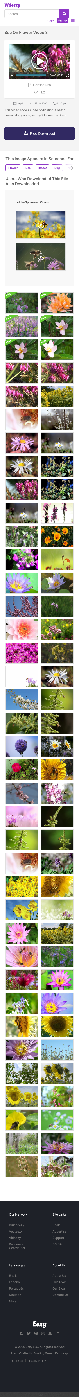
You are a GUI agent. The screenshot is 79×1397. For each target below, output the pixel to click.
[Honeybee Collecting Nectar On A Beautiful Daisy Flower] (21, 443)
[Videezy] (12, 5)
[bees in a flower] (57, 583)
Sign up (62, 20)
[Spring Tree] (21, 1073)
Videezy (15, 1238)
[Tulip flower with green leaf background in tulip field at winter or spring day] (57, 303)
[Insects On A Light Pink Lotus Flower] (57, 979)
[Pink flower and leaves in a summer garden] (57, 326)
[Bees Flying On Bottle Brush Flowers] (21, 979)
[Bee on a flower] (21, 793)
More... (14, 1301)
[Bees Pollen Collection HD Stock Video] (57, 466)
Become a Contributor (17, 1246)
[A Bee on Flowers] (57, 629)
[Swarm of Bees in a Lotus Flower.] (21, 1050)
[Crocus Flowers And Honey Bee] (21, 816)
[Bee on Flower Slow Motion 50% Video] (21, 373)
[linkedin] (57, 1333)
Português (16, 1288)
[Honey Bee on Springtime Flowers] (57, 909)
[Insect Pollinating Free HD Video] (21, 863)
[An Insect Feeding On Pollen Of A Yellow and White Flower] (57, 746)
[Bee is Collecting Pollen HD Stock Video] (21, 466)
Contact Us (60, 1295)
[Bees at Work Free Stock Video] (57, 489)
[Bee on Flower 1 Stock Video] (21, 396)
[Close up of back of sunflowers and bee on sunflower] (57, 396)
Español (14, 1282)
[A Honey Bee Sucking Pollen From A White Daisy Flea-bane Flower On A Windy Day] (57, 1120)
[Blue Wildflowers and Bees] (57, 956)
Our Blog (58, 1288)
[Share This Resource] (43, 92)
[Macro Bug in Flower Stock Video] (21, 419)
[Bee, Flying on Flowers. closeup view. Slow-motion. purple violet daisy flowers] (40, 258)
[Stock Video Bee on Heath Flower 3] (21, 489)
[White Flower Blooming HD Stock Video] (57, 419)
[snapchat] (50, 1333)
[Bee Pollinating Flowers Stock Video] (21, 536)
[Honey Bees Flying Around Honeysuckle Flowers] (57, 536)
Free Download (42, 133)
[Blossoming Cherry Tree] (21, 606)
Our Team (59, 1282)
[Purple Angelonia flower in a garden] (21, 326)
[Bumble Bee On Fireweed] (57, 793)
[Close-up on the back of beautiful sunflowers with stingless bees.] (57, 1073)
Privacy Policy (36, 1360)
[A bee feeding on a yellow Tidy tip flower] (21, 909)
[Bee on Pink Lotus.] (21, 933)
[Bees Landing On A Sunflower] (21, 1026)
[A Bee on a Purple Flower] (21, 746)
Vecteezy (16, 1231)
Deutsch (15, 1295)
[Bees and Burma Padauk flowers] (21, 886)
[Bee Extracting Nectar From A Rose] (21, 769)
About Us (59, 1275)
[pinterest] (36, 1333)
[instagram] (43, 1333)
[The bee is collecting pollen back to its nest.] (57, 816)
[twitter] (29, 1333)
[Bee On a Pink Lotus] (21, 629)
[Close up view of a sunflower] (57, 1026)
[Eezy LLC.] (40, 1324)
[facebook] (21, 1333)
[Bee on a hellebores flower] (57, 1166)
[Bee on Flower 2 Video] (57, 373)
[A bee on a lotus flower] (21, 583)
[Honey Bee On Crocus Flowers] (21, 676)
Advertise (59, 1231)
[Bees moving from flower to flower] (21, 1003)
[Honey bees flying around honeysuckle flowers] (57, 699)
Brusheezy (16, 1225)
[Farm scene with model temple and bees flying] (21, 1143)
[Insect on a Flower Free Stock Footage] (57, 676)
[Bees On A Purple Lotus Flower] (57, 1003)
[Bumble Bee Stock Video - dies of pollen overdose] (21, 1120)
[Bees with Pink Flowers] (21, 653)
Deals (56, 1225)
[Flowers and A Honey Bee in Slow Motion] (57, 606)
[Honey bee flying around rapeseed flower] (57, 653)
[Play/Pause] (11, 75)
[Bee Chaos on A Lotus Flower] (57, 1143)
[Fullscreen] (67, 75)
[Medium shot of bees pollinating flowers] (57, 933)
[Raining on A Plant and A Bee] (57, 559)
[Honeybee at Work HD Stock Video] (57, 863)
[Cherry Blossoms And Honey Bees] (21, 699)
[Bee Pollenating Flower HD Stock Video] (57, 443)
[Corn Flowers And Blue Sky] (57, 1050)
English (14, 1275)
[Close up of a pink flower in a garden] (21, 349)
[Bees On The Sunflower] (57, 769)
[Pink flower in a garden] (57, 349)
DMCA (57, 1244)
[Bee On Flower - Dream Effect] (21, 559)
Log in (50, 20)
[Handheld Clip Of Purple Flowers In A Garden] (21, 303)
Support (58, 1238)
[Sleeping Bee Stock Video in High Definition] (57, 513)
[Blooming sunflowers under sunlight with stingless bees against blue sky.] (21, 1096)
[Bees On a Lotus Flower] (21, 956)
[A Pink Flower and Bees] (57, 1096)
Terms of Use (14, 1360)
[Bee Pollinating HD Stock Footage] (21, 513)
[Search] (64, 13)
